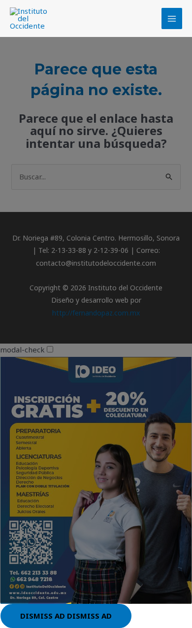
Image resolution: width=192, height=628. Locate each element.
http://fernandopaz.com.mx (96, 312)
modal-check (22, 349)
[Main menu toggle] (172, 18)
